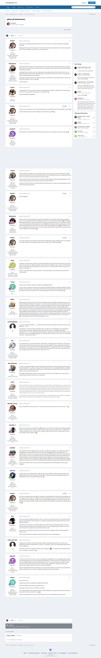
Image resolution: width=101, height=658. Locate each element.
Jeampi (12, 170)
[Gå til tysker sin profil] (75, 127)
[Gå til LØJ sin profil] (75, 68)
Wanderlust (12, 63)
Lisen (79, 132)
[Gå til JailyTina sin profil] (13, 475)
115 (13, 589)
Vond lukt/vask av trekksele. (84, 126)
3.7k (13, 182)
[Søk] (94, 7)
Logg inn (84, 2)
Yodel (12, 382)
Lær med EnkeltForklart (72, 653)
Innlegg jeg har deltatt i (24, 10)
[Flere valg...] (69, 41)
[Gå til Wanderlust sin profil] (13, 68)
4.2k (13, 394)
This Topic (88, 7)
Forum (8, 7)
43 (13, 272)
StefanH (80, 99)
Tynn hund (80, 131)
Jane (12, 516)
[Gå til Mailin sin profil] (13, 304)
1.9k (13, 99)
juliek (12, 260)
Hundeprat (21, 24)
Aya (12, 340)
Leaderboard (20, 7)
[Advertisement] (39, 157)
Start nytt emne (67, 29)
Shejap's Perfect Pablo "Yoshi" (84, 67)
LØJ (79, 68)
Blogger (13, 7)
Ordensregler (44, 653)
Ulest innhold (14, 10)
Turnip (12, 282)
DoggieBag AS (50, 654)
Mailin (12, 299)
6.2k (13, 75)
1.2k (13, 293)
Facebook (37, 7)
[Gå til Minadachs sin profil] (13, 221)
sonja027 (12, 129)
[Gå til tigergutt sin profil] (13, 561)
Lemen (12, 87)
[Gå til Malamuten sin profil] (75, 117)
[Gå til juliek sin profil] (13, 265)
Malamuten (80, 119)
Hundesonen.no (11, 3)
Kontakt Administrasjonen (34, 653)
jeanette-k (12, 425)
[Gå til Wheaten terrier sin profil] (13, 408)
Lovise (79, 136)
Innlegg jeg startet (36, 10)
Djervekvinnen (12, 363)
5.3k (13, 352)
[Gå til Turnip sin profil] (13, 287)
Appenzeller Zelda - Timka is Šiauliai (86, 82)
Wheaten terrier (12, 403)
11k (13, 375)
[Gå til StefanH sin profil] (75, 99)
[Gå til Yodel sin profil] (13, 387)
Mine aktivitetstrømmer (47, 10)
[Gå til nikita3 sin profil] (13, 582)
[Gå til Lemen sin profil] (13, 92)
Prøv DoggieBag (29, 7)
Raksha (14, 23)
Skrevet (85, 68)
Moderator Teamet (52, 653)
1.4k (13, 528)
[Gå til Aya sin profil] (13, 345)
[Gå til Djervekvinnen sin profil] (13, 368)
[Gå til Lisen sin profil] (75, 132)
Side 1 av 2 (20, 35)
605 (13, 228)
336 (13, 568)
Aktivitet (7, 10)
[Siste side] (15, 36)
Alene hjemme (81, 98)
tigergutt (12, 556)
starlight (12, 448)
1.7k (13, 311)
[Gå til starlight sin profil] (13, 453)
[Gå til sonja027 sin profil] (13, 134)
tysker (79, 128)
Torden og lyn (81, 135)
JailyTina (12, 470)
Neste (12, 35)
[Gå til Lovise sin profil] (75, 136)
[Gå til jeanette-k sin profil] (13, 430)
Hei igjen (79, 91)
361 (13, 140)
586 (13, 437)
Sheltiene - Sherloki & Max (83, 74)
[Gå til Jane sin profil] (13, 521)
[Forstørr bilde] (37, 79)
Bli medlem (92, 2)
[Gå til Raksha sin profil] (8, 23)
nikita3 (12, 577)
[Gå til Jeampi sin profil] (13, 175)
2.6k (13, 415)
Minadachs (12, 216)
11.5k (13, 52)
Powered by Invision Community (50, 655)
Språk (25, 653)
